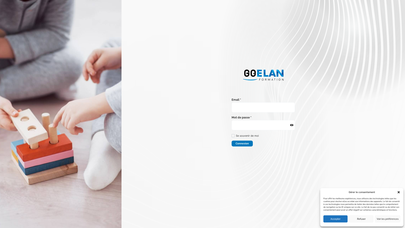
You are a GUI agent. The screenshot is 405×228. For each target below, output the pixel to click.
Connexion (242, 143)
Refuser (361, 219)
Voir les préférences (388, 219)
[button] (398, 192)
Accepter (335, 219)
